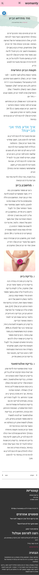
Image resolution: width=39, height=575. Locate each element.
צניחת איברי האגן (32, 529)
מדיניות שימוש (33, 547)
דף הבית (25, 22)
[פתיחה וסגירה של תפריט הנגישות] (4, 13)
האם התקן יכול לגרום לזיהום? (27, 524)
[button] (19, 2)
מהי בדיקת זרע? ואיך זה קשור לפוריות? (24, 519)
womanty (31, 3)
